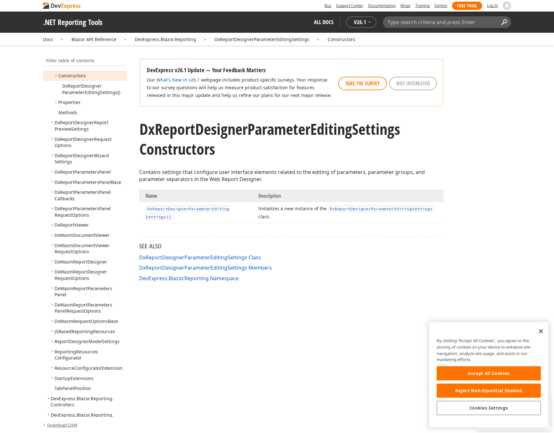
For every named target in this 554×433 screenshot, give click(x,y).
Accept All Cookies (489, 373)
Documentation (382, 5)
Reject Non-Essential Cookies (488, 391)
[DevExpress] (62, 6)
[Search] (504, 22)
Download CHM (62, 425)
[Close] (541, 331)
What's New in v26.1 (178, 80)
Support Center (349, 5)
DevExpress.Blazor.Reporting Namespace (189, 278)
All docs (323, 22)
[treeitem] (72, 76)
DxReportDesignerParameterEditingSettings (261, 39)
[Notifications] (507, 6)
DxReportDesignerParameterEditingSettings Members (205, 267)
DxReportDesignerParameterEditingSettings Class (200, 257)
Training (422, 5)
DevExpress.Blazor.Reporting (165, 39)
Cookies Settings (489, 408)
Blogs (405, 5)
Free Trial (467, 6)
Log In (492, 5)
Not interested (413, 83)
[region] (489, 375)
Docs (48, 39)
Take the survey (362, 83)
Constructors (341, 39)
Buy (327, 5)
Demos (440, 5)
